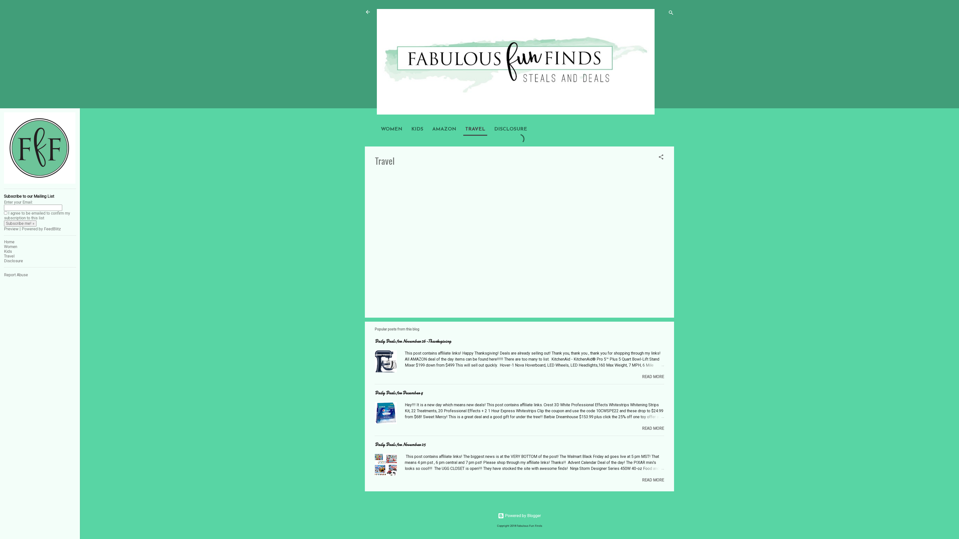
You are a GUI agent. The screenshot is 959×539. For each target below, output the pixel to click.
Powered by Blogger (522, 515)
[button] (661, 158)
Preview (11, 229)
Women (391, 129)
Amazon (444, 129)
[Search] (671, 13)
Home (9, 242)
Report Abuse (16, 274)
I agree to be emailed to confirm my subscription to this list (37, 215)
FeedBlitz (52, 229)
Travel (475, 129)
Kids (417, 129)
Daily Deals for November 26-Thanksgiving (413, 341)
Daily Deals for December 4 (399, 393)
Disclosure (510, 129)
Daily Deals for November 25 (400, 444)
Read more (653, 376)
